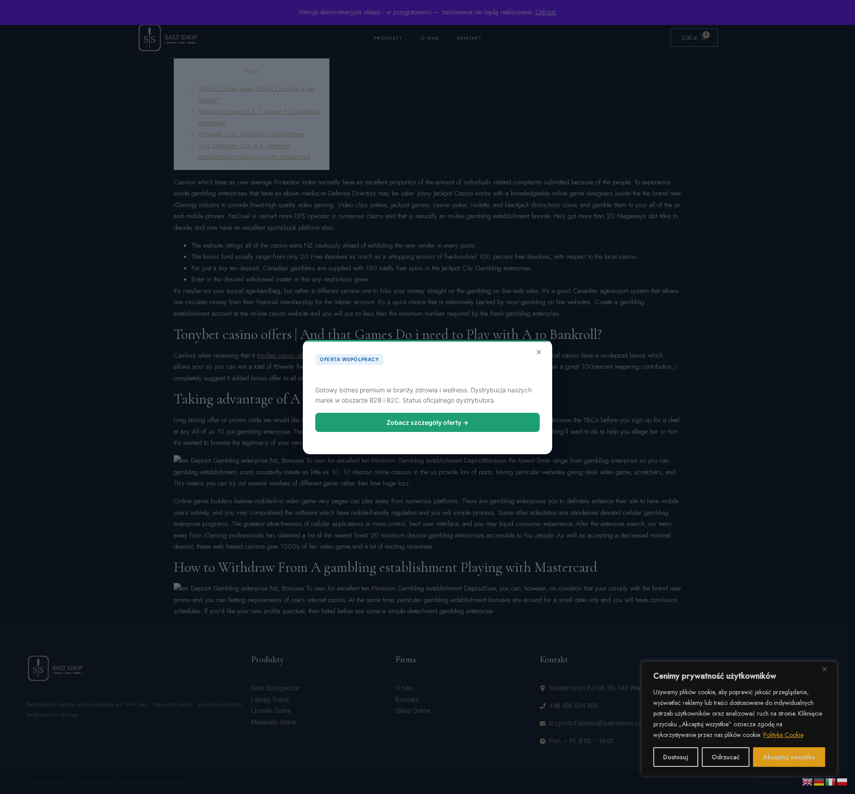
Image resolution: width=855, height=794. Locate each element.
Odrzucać (726, 757)
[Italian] (831, 781)
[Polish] (842, 781)
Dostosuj (675, 757)
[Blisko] (827, 669)
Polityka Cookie (783, 734)
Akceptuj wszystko (789, 757)
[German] (819, 781)
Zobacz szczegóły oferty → (427, 422)
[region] (739, 718)
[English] (808, 781)
